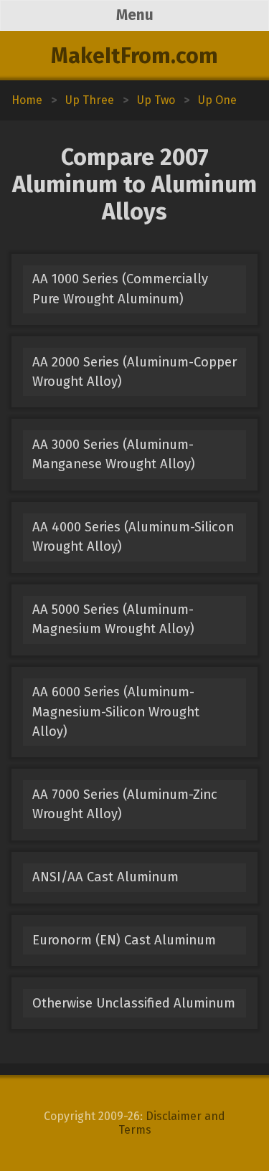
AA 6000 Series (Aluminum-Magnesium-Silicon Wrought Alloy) (115, 711)
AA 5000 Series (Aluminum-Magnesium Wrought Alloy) (113, 619)
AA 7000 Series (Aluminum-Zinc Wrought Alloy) (124, 804)
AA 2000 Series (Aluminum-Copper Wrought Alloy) (134, 371)
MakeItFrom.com (134, 56)
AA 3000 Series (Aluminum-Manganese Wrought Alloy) (113, 454)
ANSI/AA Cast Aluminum (105, 877)
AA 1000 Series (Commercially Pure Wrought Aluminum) (120, 288)
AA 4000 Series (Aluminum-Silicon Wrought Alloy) (133, 536)
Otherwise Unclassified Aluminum (133, 1003)
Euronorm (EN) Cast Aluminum (124, 940)
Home (26, 100)
